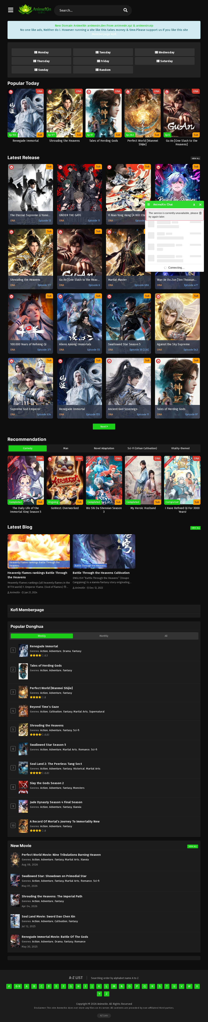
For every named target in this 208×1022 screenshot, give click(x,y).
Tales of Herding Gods (46, 665)
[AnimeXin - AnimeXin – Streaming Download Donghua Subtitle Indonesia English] (34, 12)
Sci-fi (76, 730)
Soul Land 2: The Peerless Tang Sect (56, 764)
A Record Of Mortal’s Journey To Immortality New (65, 821)
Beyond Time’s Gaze (44, 707)
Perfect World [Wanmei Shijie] (51, 688)
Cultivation (55, 711)
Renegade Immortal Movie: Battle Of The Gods (55, 937)
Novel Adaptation (104, 448)
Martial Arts (81, 711)
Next (103, 426)
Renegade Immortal (44, 646)
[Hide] (200, 204)
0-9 (18, 986)
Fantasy (76, 651)
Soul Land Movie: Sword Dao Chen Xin (48, 916)
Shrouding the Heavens (47, 725)
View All (196, 158)
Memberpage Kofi (104, 34)
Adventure (55, 651)
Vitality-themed (180, 448)
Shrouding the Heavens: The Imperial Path (52, 896)
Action (44, 651)
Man (65, 448)
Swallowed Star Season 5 (48, 745)
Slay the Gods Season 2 (47, 783)
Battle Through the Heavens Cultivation (101, 573)
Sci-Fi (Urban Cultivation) (142, 448)
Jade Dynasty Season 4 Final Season (56, 802)
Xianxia (77, 806)
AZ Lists (104, 1015)
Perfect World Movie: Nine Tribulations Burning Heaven (61, 855)
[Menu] (148, 204)
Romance (84, 749)
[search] (125, 10)
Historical (79, 768)
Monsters (78, 787)
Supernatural (97, 711)
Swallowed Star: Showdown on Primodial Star (54, 876)
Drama (67, 651)
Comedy (27, 448)
